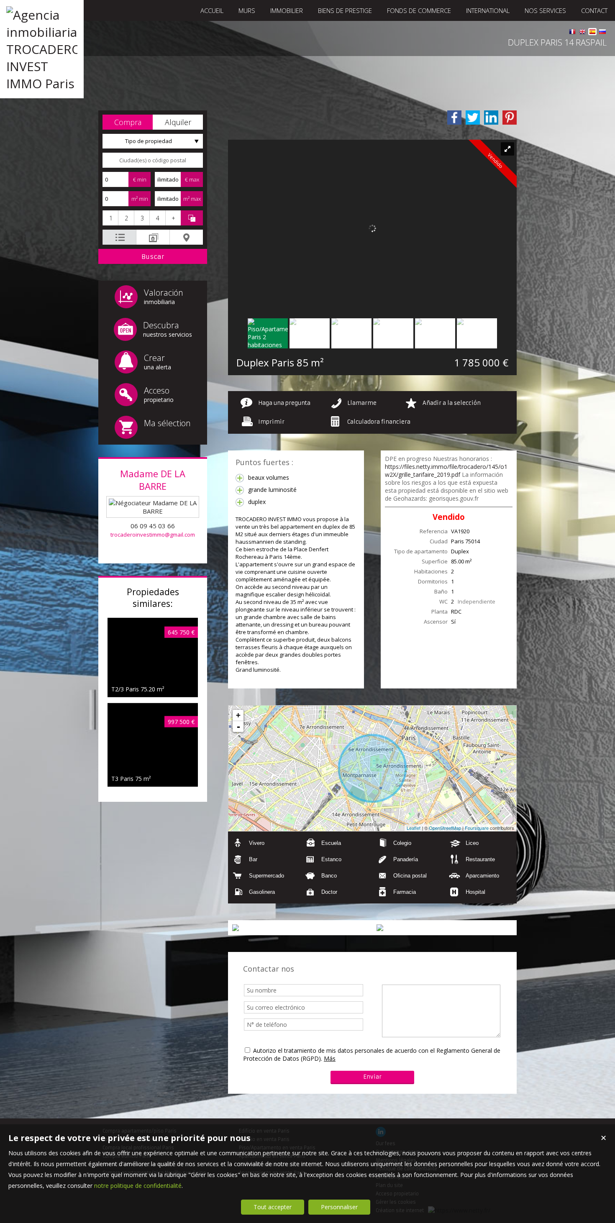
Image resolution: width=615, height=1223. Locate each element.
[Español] (592, 33)
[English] (582, 33)
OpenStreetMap (445, 827)
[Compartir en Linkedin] (491, 117)
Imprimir (271, 421)
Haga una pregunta (284, 403)
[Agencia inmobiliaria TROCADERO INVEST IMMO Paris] (41, 83)
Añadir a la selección (452, 403)
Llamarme (362, 403)
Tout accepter (273, 1207)
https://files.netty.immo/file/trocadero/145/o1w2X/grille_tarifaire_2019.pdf (446, 470)
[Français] (572, 33)
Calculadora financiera (378, 421)
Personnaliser (339, 1207)
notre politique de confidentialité (138, 1186)
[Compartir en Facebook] (454, 117)
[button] (127, 122)
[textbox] (152, 160)
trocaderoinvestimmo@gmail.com (152, 534)
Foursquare (477, 827)
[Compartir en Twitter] (473, 117)
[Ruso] (602, 33)
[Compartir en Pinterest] (509, 117)
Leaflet (413, 827)
